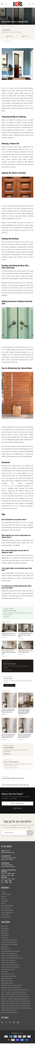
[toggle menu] (2, 4)
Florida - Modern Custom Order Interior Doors (14, 994)
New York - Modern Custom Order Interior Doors (15, 999)
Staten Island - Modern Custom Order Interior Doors (15, 1001)
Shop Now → (6, 616)
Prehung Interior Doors (7, 974)
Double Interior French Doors (9, 944)
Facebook (10, 36)
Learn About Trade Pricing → (11, 767)
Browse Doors (17, 808)
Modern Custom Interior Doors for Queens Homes (15, 1005)
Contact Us (4, 899)
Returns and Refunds (7, 912)
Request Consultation (17, 803)
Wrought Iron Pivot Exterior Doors (11, 987)
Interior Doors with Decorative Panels (11, 958)
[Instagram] (13, 1022)
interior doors (29, 105)
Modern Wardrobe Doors (8, 969)
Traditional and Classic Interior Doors (11, 985)
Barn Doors (4, 930)
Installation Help (5, 894)
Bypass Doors (5, 933)
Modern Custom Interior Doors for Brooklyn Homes (15, 1003)
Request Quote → (9, 685)
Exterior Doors (5, 949)
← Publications (6, 29)
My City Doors (19, 1033)
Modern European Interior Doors (10, 965)
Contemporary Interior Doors (9, 940)
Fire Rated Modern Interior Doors (10, 951)
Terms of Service (6, 908)
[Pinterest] (9, 1022)
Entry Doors (4, 946)
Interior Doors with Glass (8, 960)
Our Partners (4, 901)
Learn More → (7, 753)
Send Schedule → (8, 669)
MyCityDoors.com (10, 473)
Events (3, 903)
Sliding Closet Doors (7, 980)
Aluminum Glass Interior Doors (10, 1012)
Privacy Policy (5, 914)
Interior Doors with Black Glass (10, 955)
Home (3, 26)
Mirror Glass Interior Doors (8, 1010)
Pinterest (26, 36)
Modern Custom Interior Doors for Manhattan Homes (16, 1008)
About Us (4, 896)
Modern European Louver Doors (10, 967)
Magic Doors (4, 937)
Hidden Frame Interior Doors (9, 953)
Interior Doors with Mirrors (8, 962)
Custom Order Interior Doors (9, 942)
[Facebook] (6, 1022)
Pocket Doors (5, 928)
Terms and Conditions (7, 910)
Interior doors (6, 88)
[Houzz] (17, 1022)
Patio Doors (4, 971)
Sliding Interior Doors (7, 983)
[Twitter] (2, 1022)
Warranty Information (7, 905)
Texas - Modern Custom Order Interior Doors (13, 992)
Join (30, 832)
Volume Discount (6, 917)
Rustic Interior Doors (7, 978)
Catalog (3, 892)
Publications (6, 19)
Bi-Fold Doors (5, 935)
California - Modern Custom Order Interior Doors (15, 990)
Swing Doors (4, 926)
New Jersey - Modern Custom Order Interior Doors (15, 996)
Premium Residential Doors (8, 976)
